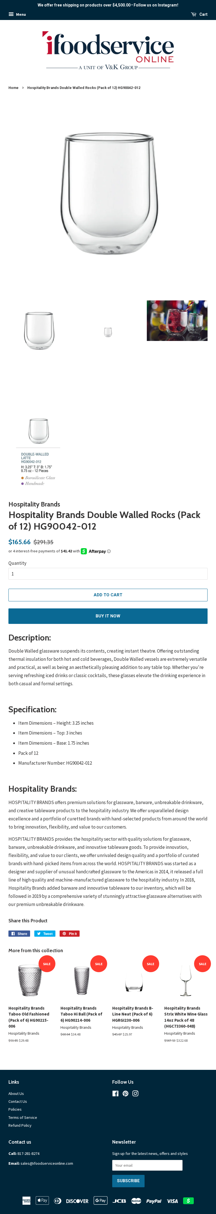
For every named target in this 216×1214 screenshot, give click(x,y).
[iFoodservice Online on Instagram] (135, 1094)
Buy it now (108, 616)
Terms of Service (22, 1117)
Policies (15, 1109)
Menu (20, 14)
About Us (16, 1093)
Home (13, 88)
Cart (203, 14)
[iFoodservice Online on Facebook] (115, 1094)
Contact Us (17, 1101)
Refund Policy (20, 1125)
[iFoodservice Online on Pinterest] (125, 1094)
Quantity (17, 563)
